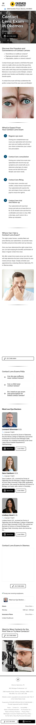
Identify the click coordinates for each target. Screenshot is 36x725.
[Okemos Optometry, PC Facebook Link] (18, 679)
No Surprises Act (25, 709)
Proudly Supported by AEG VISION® (18, 704)
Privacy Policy (25, 711)
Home (9, 707)
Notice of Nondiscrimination (11, 709)
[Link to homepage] (18, 4)
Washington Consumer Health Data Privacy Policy (17, 713)
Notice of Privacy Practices (12, 711)
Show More (28, 606)
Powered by (17, 702)
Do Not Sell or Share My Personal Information (18, 715)
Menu (3, 5)
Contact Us (16, 707)
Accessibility (24, 707)
